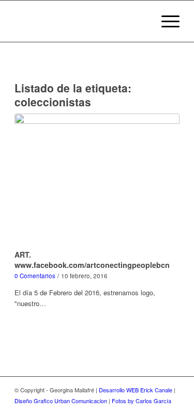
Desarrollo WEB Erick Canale (135, 390)
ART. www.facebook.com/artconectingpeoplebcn (92, 259)
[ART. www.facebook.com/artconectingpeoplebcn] (97, 180)
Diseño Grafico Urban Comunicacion (60, 400)
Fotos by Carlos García (141, 400)
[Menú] (165, 21)
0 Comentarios (34, 276)
